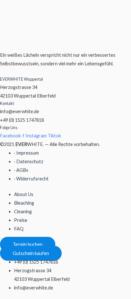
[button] (27, 244)
